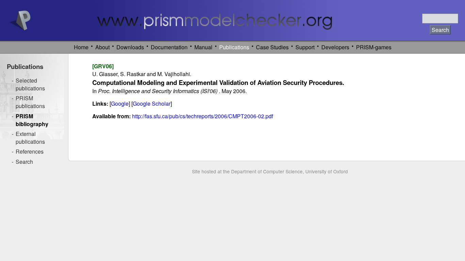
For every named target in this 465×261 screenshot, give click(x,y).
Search (24, 162)
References (30, 151)
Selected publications (30, 84)
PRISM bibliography (32, 120)
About (102, 47)
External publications (30, 137)
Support (305, 47)
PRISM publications (30, 102)
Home (81, 47)
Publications (234, 47)
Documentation (169, 47)
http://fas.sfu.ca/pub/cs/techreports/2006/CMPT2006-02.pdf (202, 116)
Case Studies (272, 47)
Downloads (130, 47)
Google (120, 103)
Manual (203, 47)
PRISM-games (373, 47)
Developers (335, 47)
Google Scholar (152, 103)
